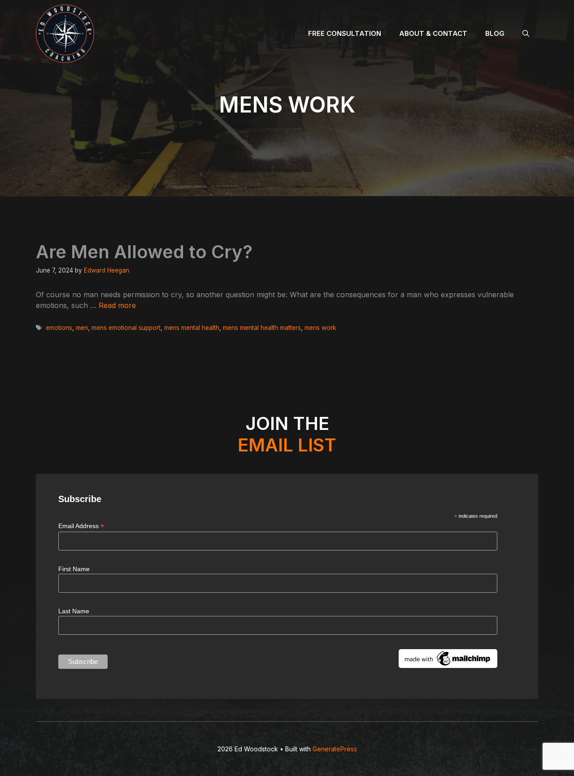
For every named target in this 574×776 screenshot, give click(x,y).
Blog (494, 33)
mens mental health (191, 327)
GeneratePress (335, 749)
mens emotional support (126, 327)
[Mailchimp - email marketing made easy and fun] (448, 665)
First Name (74, 568)
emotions (59, 327)
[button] (525, 33)
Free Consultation (344, 33)
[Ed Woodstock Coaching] (65, 33)
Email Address (81, 526)
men (82, 327)
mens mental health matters (262, 327)
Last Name (73, 611)
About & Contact (433, 33)
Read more (117, 305)
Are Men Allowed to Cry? (144, 252)
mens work (320, 327)
